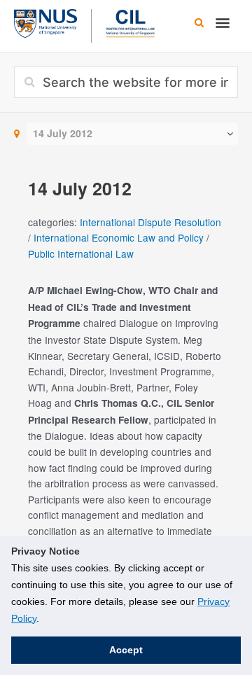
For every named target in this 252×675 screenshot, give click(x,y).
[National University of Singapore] (45, 22)
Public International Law (81, 253)
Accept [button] (126, 649)
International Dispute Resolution (150, 222)
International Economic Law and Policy (119, 237)
